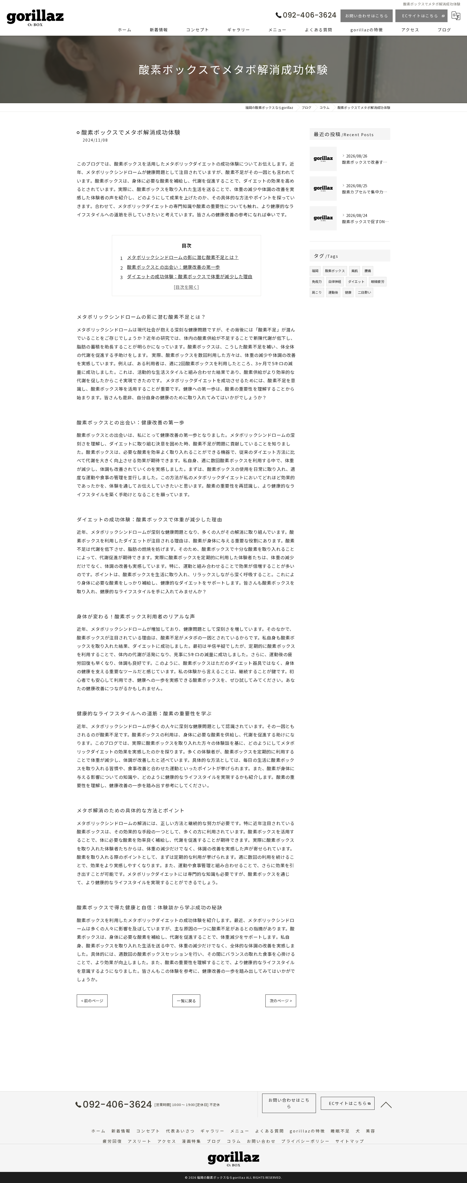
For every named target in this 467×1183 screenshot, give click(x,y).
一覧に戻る (186, 1000)
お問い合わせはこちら (366, 15)
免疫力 (317, 281)
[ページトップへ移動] (386, 1104)
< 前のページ (92, 1000)
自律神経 (335, 281)
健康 (348, 292)
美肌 (354, 270)
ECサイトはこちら (420, 15)
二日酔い (364, 292)
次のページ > (281, 1000)
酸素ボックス (335, 270)
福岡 (315, 270)
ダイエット (356, 281)
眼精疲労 (377, 281)
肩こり (317, 292)
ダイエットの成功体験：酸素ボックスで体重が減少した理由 (189, 276)
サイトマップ (350, 1141)
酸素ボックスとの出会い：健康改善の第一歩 (173, 267)
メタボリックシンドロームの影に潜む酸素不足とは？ (183, 257)
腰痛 (368, 270)
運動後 (333, 292)
